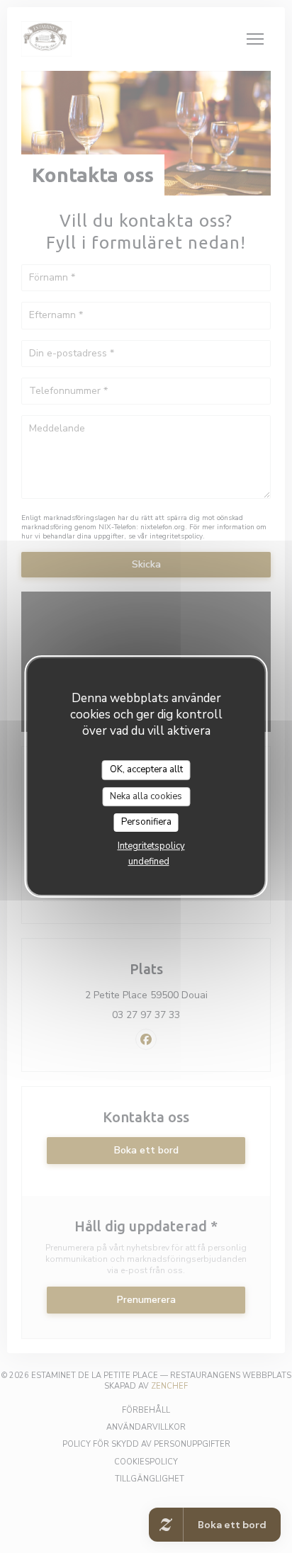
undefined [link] (148, 861)
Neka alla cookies (146, 796)
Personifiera (146, 821)
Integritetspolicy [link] (151, 846)
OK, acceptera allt (146, 769)
